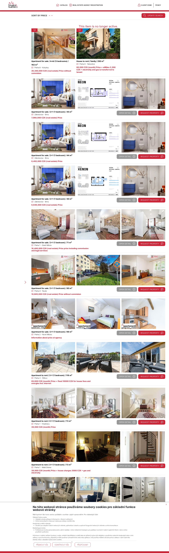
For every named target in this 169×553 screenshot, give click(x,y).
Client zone (146, 5)
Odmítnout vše (62, 544)
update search (155, 15)
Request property (150, 113)
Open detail (125, 113)
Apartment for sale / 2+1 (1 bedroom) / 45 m (51, 112)
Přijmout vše (42, 544)
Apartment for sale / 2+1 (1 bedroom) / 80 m (51, 288)
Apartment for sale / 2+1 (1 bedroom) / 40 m (51, 199)
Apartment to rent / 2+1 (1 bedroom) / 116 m (51, 375)
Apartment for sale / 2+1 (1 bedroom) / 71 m (51, 242)
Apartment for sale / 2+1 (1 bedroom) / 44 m (51, 155)
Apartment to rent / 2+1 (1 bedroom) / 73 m (51, 421)
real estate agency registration (88, 5)
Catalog (64, 5)
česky (158, 5)
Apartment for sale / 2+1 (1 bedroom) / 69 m (51, 332)
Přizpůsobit (82, 544)
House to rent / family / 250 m (90, 61)
